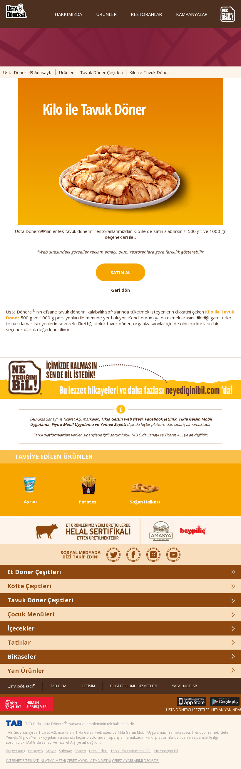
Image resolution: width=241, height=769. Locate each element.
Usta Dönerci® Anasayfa (28, 72)
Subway (65, 750)
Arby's (51, 750)
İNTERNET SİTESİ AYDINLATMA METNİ (36, 760)
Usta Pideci (98, 750)
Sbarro (80, 750)
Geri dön (120, 290)
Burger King (15, 750)
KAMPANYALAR (191, 14)
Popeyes (35, 750)
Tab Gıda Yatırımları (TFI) (131, 750)
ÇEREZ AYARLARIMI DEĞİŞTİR (135, 760)
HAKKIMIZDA (68, 14)
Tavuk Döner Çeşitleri (101, 72)
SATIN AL (120, 272)
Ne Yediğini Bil (166, 750)
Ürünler (66, 72)
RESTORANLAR (146, 14)
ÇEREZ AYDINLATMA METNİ (89, 760)
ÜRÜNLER (106, 14)
